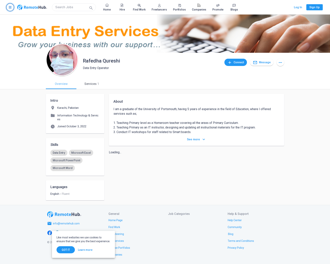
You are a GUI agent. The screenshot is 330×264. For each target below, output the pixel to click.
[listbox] (75, 160)
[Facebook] (49, 232)
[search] (74, 7)
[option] (58, 153)
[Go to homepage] (32, 7)
